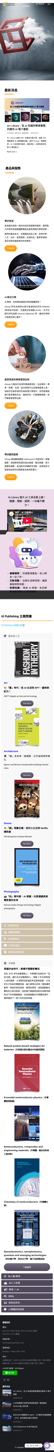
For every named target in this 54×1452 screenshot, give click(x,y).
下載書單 (27, 1270)
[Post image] (7, 1396)
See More (27, 707)
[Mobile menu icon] (48, 3)
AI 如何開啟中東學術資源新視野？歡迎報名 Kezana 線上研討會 (30, 1407)
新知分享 (19, 133)
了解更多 (10, 252)
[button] (8, 128)
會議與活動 (11, 133)
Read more (11, 155)
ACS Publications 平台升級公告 (25, 1430)
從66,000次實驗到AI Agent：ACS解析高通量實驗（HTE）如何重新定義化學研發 (32, 1419)
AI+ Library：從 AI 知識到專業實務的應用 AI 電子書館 (32, 1395)
